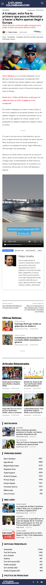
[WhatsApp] (28, 295)
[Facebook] (12, 295)
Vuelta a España (20, 321)
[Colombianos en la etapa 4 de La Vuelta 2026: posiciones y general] (7, 340)
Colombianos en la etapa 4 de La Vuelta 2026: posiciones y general (28, 340)
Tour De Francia (21, 440)
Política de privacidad (16, 575)
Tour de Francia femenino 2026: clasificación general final (29, 443)
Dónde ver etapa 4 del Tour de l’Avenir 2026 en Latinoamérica (33, 384)
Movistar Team (19, 250)
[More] (33, 295)
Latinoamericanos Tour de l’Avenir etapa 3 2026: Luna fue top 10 (34, 411)
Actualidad (5, 10)
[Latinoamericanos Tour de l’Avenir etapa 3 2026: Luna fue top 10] (34, 399)
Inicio (4, 37)
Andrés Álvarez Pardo (21, 329)
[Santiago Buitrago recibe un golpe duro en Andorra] (7, 326)
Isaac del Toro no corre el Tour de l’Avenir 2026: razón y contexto (12, 411)
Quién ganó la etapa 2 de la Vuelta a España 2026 (11, 384)
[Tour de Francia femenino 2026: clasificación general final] (8, 444)
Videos (40, 250)
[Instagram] (37, 582)
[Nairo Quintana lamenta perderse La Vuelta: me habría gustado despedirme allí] (8, 431)
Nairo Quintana (8, 76)
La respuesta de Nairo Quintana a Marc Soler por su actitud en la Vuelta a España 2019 (29, 508)
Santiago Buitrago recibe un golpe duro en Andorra (28, 325)
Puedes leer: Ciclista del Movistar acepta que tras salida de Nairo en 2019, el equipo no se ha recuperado (21, 100)
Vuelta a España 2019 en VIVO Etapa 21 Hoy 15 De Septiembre (29, 534)
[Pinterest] (23, 295)
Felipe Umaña (12, 32)
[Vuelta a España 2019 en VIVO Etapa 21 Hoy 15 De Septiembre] (8, 534)
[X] (17, 295)
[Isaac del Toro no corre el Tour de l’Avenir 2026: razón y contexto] (12, 399)
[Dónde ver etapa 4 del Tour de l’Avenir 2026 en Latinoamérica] (34, 373)
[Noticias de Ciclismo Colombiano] (17, 3)
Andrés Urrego (20, 537)
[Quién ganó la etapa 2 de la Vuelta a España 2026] (12, 373)
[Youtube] (42, 582)
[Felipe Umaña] (3, 32)
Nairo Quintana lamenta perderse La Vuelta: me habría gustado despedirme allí (29, 432)
